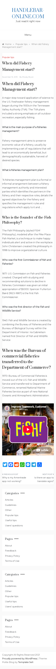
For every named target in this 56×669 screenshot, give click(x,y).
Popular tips (8, 57)
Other (8, 510)
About (8, 545)
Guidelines (10, 505)
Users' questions (14, 525)
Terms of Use (12, 561)
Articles (9, 499)
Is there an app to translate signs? (44, 479)
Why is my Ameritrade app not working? (14, 479)
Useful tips (11, 520)
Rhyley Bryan (28, 77)
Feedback (10, 550)
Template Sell (25, 662)
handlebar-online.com (28, 13)
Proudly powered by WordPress (20, 658)
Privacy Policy (12, 555)
